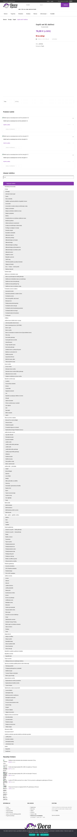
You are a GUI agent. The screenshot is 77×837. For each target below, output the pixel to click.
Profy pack (7, 315)
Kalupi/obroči (8, 634)
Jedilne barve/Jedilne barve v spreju (13, 320)
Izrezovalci (8, 203)
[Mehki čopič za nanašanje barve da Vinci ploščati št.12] (15, 117)
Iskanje (66, 5)
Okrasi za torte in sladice (10, 417)
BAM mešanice (8, 507)
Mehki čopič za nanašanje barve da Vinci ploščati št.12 (15, 120)
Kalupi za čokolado (9, 208)
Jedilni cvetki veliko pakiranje (12, 444)
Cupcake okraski (9, 434)
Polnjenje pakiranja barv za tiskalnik (13, 668)
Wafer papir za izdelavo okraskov (13, 624)
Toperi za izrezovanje (10, 493)
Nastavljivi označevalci (10, 697)
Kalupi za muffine (9, 636)
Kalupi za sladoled (9, 213)
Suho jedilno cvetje (9, 461)
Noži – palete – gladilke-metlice (12, 515)
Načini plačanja (9, 812)
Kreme (6, 595)
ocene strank (44, 27)
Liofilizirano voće (9, 600)
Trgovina (13, 13)
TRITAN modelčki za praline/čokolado (13, 261)
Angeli (6, 468)
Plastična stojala (9, 721)
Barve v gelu (8, 327)
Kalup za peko (8, 639)
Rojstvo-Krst (8, 488)
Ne (38, 834)
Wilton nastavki (8, 412)
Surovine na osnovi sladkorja (11, 614)
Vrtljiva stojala (8, 726)
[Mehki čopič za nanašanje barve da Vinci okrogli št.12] (15, 154)
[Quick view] (17, 129)
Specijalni (7, 410)
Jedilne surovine (8, 575)
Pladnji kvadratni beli (10, 544)
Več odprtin (8, 405)
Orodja (10, 19)
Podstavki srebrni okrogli (11, 305)
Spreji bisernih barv (9, 356)
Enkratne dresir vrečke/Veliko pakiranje (14, 371)
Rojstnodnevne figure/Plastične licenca (14, 429)
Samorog (7, 483)
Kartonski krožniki (9, 291)
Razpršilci (7, 748)
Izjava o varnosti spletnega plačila (13, 814)
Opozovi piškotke (56, 815)
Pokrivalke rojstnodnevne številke (13, 485)
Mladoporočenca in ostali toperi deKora (14, 661)
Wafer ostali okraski (9, 463)
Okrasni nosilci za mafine (11, 561)
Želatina (7, 629)
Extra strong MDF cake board (12, 298)
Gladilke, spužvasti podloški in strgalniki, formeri (16, 201)
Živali (6, 500)
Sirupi (6, 617)
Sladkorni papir (8, 670)
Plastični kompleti (9, 425)
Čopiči (14, 19)
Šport (6, 490)
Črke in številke (8, 198)
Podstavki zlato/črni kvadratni (12, 313)
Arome (7, 578)
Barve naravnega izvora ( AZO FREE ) (13, 325)
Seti (6, 407)
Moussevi (7, 604)
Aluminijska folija (9, 692)
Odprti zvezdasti (9, 400)
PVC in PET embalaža (10, 573)
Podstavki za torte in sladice (11, 288)
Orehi (6, 631)
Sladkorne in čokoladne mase (11, 274)
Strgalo (7, 707)
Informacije (43, 13)
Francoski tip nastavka (10, 383)
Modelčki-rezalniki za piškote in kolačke (14, 651)
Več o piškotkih (44, 834)
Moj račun (32, 808)
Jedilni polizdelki (9, 588)
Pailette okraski (8, 456)
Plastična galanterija (9, 563)
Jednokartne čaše (9, 744)
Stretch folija (8, 704)
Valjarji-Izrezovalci (9, 712)
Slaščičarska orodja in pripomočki (12, 687)
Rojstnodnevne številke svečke (12, 683)
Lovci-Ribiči (8, 476)
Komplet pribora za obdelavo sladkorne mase (15, 218)
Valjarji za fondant (9, 264)
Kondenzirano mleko (10, 592)
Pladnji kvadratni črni (10, 546)
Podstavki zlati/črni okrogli (11, 310)
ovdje (56, 810)
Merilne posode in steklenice (12, 695)
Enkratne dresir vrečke (10, 369)
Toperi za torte (8, 658)
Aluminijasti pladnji (9, 741)
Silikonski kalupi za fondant (11, 240)
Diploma (7, 473)
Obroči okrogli (8, 648)
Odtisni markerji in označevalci (12, 223)
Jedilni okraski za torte (10, 432)
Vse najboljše (8, 497)
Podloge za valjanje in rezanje (12, 227)
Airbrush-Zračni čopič (10, 194)
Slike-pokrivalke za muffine (11, 480)
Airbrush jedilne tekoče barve (12, 322)
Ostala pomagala (9, 700)
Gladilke (7, 524)
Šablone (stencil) (9, 269)
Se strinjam (32, 834)
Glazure (7, 580)
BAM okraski (8, 512)
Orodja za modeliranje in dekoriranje (13, 225)
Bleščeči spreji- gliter (10, 359)
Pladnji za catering (9, 556)
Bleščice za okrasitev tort (11, 352)
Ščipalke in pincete (9, 257)
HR (58, 14)
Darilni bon (7, 751)
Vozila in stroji (8, 495)
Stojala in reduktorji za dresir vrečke (13, 376)
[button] (66, 1)
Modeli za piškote (9, 220)
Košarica (32, 812)
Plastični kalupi (8, 570)
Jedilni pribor (8, 736)
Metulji (6, 478)
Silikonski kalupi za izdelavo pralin (13, 249)
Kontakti (52, 13)
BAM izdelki (7, 502)
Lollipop (6, 318)
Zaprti (6, 415)
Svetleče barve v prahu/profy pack (13, 349)
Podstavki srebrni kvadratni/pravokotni (14, 308)
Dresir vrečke (8, 364)
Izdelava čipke (8, 271)
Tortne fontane (8, 685)
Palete (6, 522)
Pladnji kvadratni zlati (10, 551)
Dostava (28, 13)
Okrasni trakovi (8, 422)
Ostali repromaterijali (10, 607)
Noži (6, 519)
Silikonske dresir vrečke (10, 373)
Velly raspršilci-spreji (10, 361)
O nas (7, 807)
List (6, 393)
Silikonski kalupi (9, 242)
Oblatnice (7, 454)
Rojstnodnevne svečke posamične (13, 680)
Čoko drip (7, 335)
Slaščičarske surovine (10, 619)
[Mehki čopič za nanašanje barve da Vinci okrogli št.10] (15, 136)
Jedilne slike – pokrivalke (10, 466)
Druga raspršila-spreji (10, 344)
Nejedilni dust (8, 656)
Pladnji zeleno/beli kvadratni (11, 303)
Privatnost (8, 808)
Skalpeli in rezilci (9, 254)
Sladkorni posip (8, 459)
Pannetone (7, 539)
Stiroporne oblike (9, 729)
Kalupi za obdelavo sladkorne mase (13, 211)
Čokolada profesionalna (10, 186)
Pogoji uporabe (9, 810)
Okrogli (7, 398)
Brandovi (20, 13)
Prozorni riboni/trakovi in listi (11, 702)
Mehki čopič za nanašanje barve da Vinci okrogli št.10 (15, 139)
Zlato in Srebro (8, 626)
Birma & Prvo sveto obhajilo (11, 420)
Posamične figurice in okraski (12, 427)
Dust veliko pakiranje (10, 337)
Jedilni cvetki (8, 442)
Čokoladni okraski (9, 437)
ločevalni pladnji (9, 717)
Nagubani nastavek (9, 390)
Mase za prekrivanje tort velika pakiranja (14, 276)
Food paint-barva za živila (11, 339)
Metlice (7, 517)
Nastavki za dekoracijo (10, 378)
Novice (35, 13)
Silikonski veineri (9, 252)
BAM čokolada (8, 505)
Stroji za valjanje (9, 709)
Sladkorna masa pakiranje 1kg (12, 283)
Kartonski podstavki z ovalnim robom (13, 293)
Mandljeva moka (9, 602)
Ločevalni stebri (9, 719)
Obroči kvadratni (9, 646)
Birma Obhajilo (8, 471)
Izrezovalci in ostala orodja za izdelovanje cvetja (16, 206)
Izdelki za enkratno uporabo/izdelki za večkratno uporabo (18, 734)
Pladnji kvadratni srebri (10, 549)
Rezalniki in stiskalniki (10, 232)
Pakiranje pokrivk (9, 665)
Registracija (33, 807)
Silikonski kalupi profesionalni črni (13, 247)
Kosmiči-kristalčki (9, 439)
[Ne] (75, 833)
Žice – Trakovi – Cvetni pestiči (12, 266)
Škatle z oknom (8, 536)
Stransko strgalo (9, 230)
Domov (5, 13)
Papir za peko (8, 541)
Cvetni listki (8, 388)
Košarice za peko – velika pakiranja (13, 529)
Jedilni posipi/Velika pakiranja (12, 451)
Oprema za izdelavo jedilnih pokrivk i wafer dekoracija (17, 663)
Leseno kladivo (8, 690)
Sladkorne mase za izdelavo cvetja (13, 286)
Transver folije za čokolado (11, 673)
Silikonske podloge (9, 237)
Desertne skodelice (9, 566)
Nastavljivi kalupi (9, 641)
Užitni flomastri (8, 342)
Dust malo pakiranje (9, 347)
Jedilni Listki (8, 446)
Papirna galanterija (9, 527)
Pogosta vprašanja (10, 815)
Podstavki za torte (9, 296)
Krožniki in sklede (9, 739)
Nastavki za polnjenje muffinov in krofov (14, 395)
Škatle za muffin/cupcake (11, 558)
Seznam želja (33, 814)
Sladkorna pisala (9, 354)
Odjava (31, 810)
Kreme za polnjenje (9, 597)
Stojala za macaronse (10, 724)
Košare (7, 386)
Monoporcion (8, 300)
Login (52, 1)
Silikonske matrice (9, 235)
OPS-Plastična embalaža (10, 568)
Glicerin (7, 583)
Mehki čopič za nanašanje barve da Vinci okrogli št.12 (15, 157)
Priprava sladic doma (10, 609)
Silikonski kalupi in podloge (11, 244)
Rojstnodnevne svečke (10, 678)
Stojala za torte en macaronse (11, 714)
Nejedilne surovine (9, 653)
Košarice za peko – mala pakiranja (13, 532)
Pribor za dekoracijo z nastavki (12, 403)
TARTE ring (7, 259)
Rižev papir (7, 612)
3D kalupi (7, 191)
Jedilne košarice (9, 585)
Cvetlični (7, 381)
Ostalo (6, 746)
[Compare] (20, 129)
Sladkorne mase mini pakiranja (12, 281)
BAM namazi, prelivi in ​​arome (11, 510)
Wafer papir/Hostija (9, 675)
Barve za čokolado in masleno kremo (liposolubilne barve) (18, 332)
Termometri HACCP (9, 731)
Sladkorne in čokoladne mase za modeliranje (15, 279)
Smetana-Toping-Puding (10, 621)
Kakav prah (7, 590)
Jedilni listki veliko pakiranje (11, 449)
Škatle (6, 534)
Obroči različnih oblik (10, 643)
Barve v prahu (8, 330)
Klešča (6, 215)
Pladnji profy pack (9, 553)
